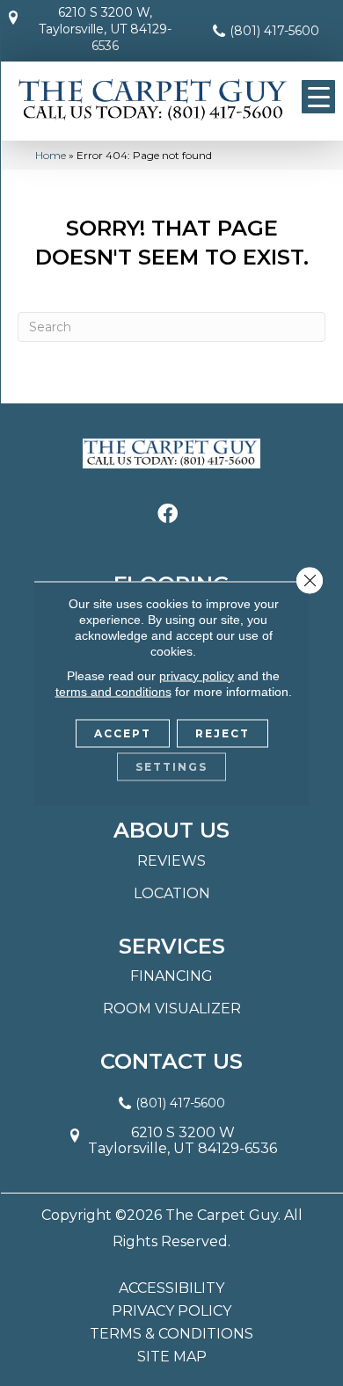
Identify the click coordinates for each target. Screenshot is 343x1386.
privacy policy (196, 675)
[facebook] (167, 515)
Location (172, 893)
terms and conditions (113, 691)
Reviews (171, 861)
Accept (122, 732)
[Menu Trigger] (318, 96)
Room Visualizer (172, 1008)
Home (50, 155)
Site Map (172, 1357)
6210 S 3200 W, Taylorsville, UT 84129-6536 (105, 29)
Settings (171, 766)
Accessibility (171, 1288)
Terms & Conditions (171, 1334)
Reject (222, 732)
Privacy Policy (171, 1311)
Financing (171, 976)
